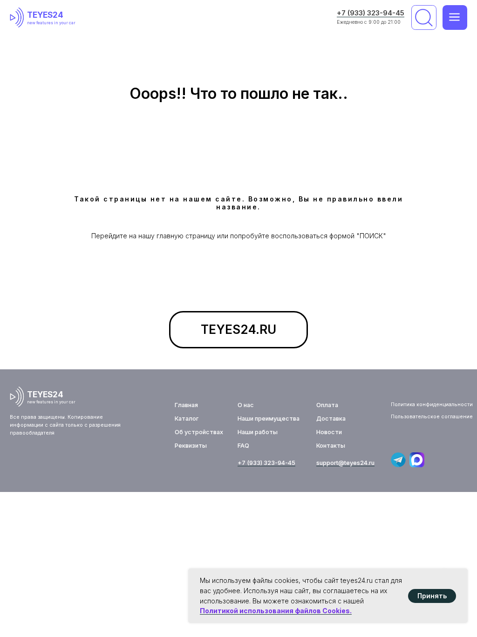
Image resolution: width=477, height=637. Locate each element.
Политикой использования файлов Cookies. (276, 611)
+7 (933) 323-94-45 (370, 13)
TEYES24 (45, 15)
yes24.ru (362, 462)
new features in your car (51, 23)
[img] (18, 17)
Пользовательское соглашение (432, 417)
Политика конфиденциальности (432, 405)
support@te (333, 462)
